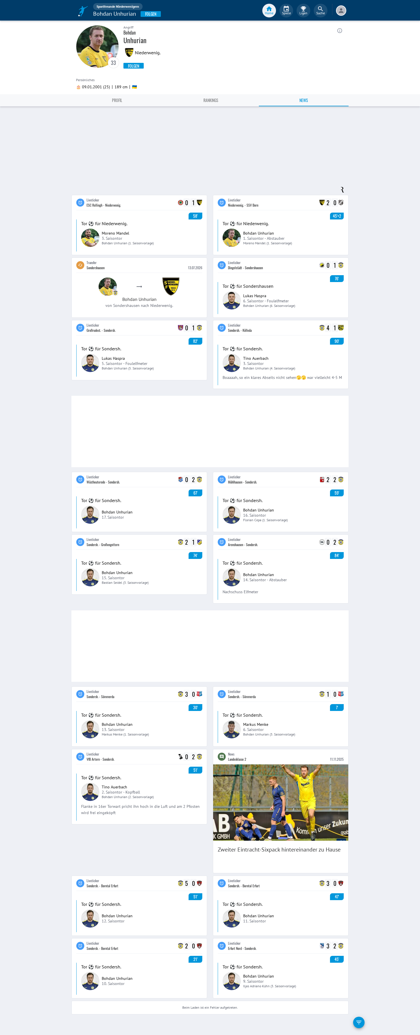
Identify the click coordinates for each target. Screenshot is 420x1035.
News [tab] (303, 100)
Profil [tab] (117, 100)
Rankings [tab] (210, 100)
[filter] (359, 1022)
